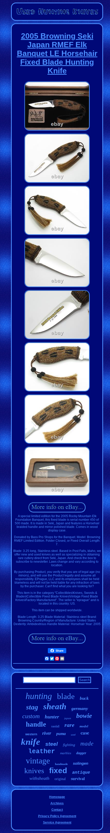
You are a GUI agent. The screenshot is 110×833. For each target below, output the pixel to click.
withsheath (39, 778)
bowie (84, 715)
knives (34, 771)
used (73, 734)
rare (69, 725)
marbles (65, 753)
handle (36, 724)
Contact (57, 810)
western (31, 734)
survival (78, 778)
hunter (52, 716)
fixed (58, 770)
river (46, 733)
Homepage (57, 797)
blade (66, 696)
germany (79, 708)
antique (81, 772)
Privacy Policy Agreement (57, 816)
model (84, 726)
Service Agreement (57, 822)
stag (32, 707)
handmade (61, 763)
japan (67, 718)
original (60, 779)
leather (41, 751)
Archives (57, 803)
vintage (38, 760)
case (85, 732)
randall (55, 726)
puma (61, 733)
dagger (81, 753)
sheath (54, 706)
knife (30, 742)
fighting (69, 745)
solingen (80, 763)
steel (51, 744)
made (86, 743)
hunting (39, 696)
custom (31, 716)
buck (84, 698)
